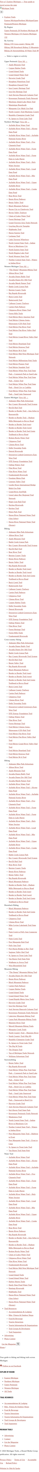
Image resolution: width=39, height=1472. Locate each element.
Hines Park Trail (15, 512)
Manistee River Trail (17, 1023)
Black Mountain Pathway (19, 206)
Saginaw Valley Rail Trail (19, 952)
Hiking (8, 47)
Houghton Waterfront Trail (19, 81)
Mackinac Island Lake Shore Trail (22, 102)
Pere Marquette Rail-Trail (19, 942)
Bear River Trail (15, 196)
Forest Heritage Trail (17, 219)
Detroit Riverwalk (16, 451)
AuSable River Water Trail (19, 125)
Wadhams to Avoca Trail (18, 962)
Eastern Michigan (11, 20)
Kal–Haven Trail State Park (19, 1110)
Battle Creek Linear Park (18, 286)
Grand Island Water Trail (18, 75)
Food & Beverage (16, 1319)
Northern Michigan (25, 20)
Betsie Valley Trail (16, 202)
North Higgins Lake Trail (19, 253)
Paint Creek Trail (15, 939)
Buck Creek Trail (15, 297)
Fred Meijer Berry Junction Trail (21, 317)
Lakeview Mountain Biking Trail (22, 1016)
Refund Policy (11, 1463)
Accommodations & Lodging (20, 1312)
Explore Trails (9, 17)
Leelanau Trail (14, 236)
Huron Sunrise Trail (16, 233)
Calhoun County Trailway (19, 303)
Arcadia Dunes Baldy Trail (19, 276)
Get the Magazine (9, 1344)
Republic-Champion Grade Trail (21, 115)
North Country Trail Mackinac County (24, 112)
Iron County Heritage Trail (19, 88)
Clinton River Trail (16, 444)
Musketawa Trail (15, 1117)
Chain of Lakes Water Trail (19, 216)
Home (2, 1347)
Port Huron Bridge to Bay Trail (21, 949)
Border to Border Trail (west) (20, 428)
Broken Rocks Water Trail (19, 438)
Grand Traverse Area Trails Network (23, 223)
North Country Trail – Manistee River (23, 1033)
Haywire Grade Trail (17, 78)
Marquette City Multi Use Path (21, 108)
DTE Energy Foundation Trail (20, 461)
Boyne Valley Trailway (18, 213)
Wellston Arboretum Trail (19, 1056)
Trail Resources (10, 1308)
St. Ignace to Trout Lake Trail (20, 118)
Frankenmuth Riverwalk (18, 475)
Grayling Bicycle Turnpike (19, 226)
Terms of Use (19, 1460)
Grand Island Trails (16, 71)
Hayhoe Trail (14, 508)
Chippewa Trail (15, 441)
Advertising (9, 1335)
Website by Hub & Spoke (10, 1468)
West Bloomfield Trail (17, 965)
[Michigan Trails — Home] (7, 8)
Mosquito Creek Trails (17, 1029)
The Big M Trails (15, 1046)
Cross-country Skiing (24, 44)
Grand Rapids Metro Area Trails (21, 999)
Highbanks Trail (15, 229)
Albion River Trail (16, 273)
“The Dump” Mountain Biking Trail (23, 270)
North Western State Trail (19, 256)
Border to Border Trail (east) (20, 424)
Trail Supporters (15, 1332)
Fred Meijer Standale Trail (19, 367)
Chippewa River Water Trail (20, 310)
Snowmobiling (20, 51)
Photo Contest (9, 1339)
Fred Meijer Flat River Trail (20, 327)
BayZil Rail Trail (15, 408)
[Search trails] (18, 1343)
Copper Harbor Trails (17, 68)
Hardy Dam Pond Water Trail (20, 1285)
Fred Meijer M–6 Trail (17, 350)
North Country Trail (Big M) (20, 1036)
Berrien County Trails (17, 290)
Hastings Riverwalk (16, 1288)
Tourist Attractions (16, 1322)
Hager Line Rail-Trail (17, 502)
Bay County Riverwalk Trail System (23, 404)
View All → (22, 61)
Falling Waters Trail (16, 465)
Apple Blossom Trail (17, 65)
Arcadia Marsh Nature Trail (19, 283)
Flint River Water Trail (18, 471)
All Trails (8, 1391)
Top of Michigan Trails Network (21, 1053)
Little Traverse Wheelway (19, 239)
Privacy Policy (5, 1460)
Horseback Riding (22, 47)
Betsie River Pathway (17, 199)
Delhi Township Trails (17, 448)
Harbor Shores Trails (17, 1281)
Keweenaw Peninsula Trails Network (23, 98)
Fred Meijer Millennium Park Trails (23, 360)
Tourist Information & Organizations (23, 1325)
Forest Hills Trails (16, 313)
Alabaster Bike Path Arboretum (21, 401)
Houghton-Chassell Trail (18, 85)
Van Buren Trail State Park (19, 959)
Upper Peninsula (10, 1385)
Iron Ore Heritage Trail (18, 92)
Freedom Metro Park (17, 478)
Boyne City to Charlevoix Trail (21, 209)
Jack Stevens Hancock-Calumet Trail (23, 95)
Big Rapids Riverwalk (17, 293)
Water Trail (33, 51)
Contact (7, 1439)
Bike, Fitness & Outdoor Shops (21, 1315)
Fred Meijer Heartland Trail (19, 344)
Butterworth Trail (15, 300)
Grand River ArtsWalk (17, 492)
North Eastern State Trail (18, 250)
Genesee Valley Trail (17, 481)
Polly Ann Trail (15, 945)
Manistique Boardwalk (18, 105)
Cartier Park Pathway (17, 307)
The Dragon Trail (15, 1050)
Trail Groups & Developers (19, 1329)
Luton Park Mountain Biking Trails (22, 1019)
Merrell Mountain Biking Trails (21, 1026)
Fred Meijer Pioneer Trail (19, 364)
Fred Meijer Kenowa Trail (19, 347)
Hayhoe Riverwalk (16, 505)
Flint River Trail (15, 468)
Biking (8, 44)
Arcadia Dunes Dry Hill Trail (20, 280)
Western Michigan (19, 24)
